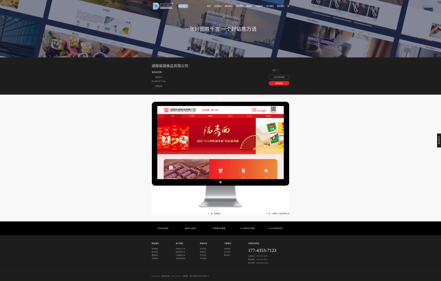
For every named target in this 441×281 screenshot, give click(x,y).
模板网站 (239, 6)
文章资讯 (259, 6)
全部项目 (227, 248)
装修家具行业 (180, 252)
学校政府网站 (180, 258)
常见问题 (203, 258)
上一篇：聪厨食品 (214, 213)
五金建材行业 (180, 255)
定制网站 (218, 6)
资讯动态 (203, 255)
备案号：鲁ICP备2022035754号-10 (196, 276)
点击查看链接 (279, 77)
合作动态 (203, 248)
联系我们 (280, 6)
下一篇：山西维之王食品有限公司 (277, 213)
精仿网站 (228, 6)
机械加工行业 (180, 248)
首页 (209, 6)
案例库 (249, 6)
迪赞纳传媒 (165, 276)
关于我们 (270, 6)
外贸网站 (155, 258)
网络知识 (203, 252)
